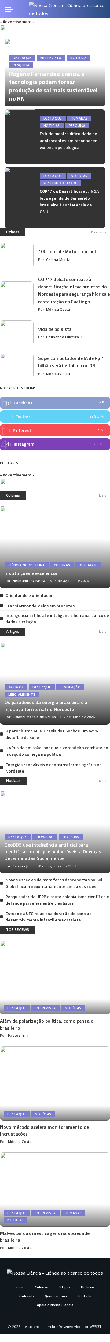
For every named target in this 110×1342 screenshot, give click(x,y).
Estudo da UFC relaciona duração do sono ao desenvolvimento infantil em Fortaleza (49, 916)
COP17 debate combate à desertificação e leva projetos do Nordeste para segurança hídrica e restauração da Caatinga (74, 290)
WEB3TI (96, 1326)
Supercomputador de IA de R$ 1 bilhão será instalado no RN (71, 361)
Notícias (78, 58)
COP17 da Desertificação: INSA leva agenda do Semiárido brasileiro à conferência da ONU (69, 201)
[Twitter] (55, 416)
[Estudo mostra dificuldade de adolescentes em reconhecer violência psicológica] (20, 136)
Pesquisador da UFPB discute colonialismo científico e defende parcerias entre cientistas (57, 899)
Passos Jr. (21, 866)
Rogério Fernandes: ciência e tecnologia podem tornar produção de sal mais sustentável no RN (53, 86)
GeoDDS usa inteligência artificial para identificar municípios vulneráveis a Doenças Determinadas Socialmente (53, 851)
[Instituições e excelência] (55, 547)
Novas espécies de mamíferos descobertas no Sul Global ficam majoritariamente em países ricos (54, 883)
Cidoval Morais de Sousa (34, 716)
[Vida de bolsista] (17, 333)
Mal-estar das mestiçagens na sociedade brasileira (45, 1236)
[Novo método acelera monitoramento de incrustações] (55, 1083)
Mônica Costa (58, 309)
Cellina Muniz (58, 259)
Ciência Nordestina (26, 565)
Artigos (12, 631)
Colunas (13, 495)
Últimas (12, 232)
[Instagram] (55, 444)
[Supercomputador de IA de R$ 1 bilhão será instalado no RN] (17, 365)
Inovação (45, 837)
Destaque (22, 58)
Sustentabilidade (60, 183)
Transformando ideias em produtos (40, 605)
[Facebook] (55, 403)
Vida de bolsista (55, 329)
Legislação (70, 687)
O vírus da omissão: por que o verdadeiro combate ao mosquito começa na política (57, 750)
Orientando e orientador (29, 595)
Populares (98, 232)
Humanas (79, 118)
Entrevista (50, 58)
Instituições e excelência (31, 573)
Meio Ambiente (21, 694)
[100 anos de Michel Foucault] (17, 255)
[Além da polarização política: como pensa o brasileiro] (55, 977)
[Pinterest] (55, 430)
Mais (102, 495)
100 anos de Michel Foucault (68, 251)
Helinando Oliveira (62, 337)
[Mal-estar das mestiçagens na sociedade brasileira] (55, 1189)
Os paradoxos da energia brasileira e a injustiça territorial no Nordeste (46, 706)
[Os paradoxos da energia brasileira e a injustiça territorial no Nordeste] (55, 683)
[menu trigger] (10, 9)
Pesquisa (21, 65)
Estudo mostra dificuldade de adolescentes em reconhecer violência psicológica (68, 140)
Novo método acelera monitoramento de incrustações (44, 1130)
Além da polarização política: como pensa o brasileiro (47, 1024)
